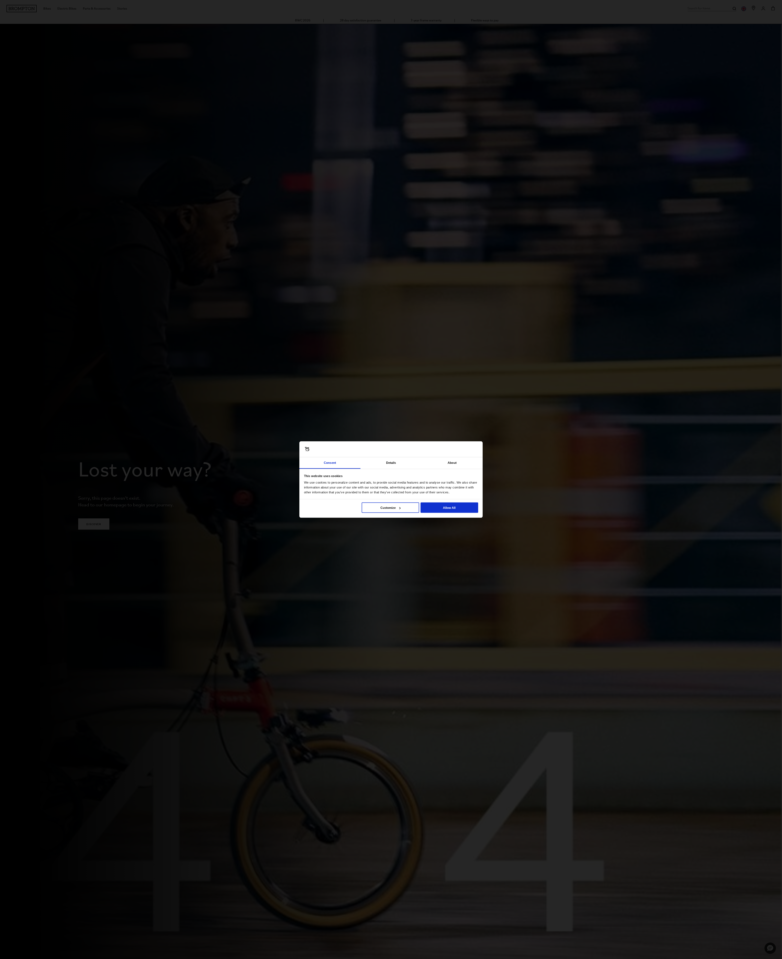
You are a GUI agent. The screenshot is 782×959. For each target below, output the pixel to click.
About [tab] (452, 462)
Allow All (449, 507)
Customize (388, 507)
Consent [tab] (330, 462)
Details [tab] (391, 462)
